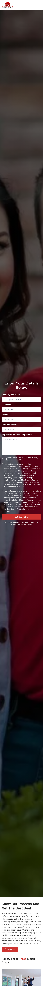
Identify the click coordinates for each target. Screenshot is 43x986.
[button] (39, 5)
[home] (7, 5)
